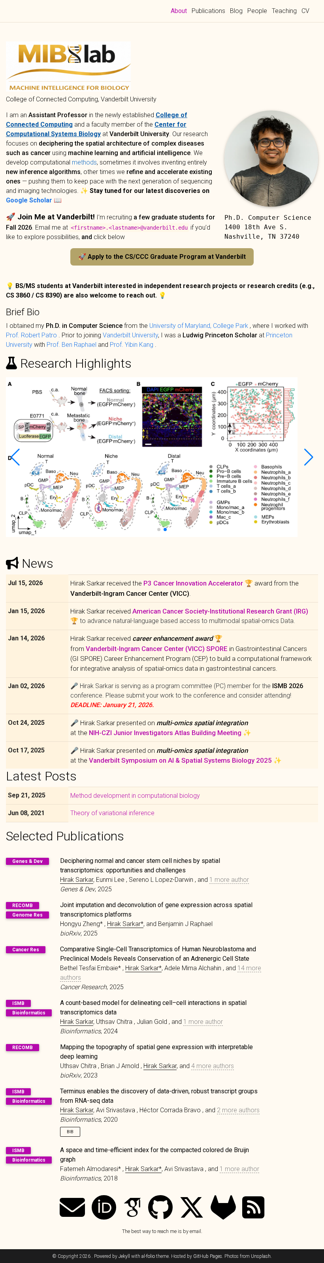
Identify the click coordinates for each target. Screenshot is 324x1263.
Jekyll (124, 1256)
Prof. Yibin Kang (132, 344)
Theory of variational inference (112, 813)
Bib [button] (70, 1131)
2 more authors (238, 1110)
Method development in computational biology (135, 795)
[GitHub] (160, 1208)
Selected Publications (65, 836)
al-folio (148, 1256)
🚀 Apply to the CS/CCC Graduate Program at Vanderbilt (162, 256)
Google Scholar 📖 (34, 200)
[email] (72, 1208)
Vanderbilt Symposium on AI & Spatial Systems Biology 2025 (180, 760)
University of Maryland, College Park (199, 325)
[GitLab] (223, 1208)
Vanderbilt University (130, 335)
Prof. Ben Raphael (72, 344)
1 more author (229, 879)
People (257, 11)
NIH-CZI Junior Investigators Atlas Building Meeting (165, 733)
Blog (236, 11)
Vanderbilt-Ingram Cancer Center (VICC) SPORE (157, 649)
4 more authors (212, 1066)
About (180, 11)
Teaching (284, 11)
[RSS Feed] (253, 1208)
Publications (208, 11)
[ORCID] (104, 1208)
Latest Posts (41, 776)
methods (84, 162)
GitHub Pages (207, 1256)
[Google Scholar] (132, 1208)
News (37, 563)
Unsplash (261, 1256)
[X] (191, 1208)
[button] (158, 529)
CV (305, 11)
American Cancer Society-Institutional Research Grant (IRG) (220, 611)
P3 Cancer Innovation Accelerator (193, 583)
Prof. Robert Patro (32, 335)
